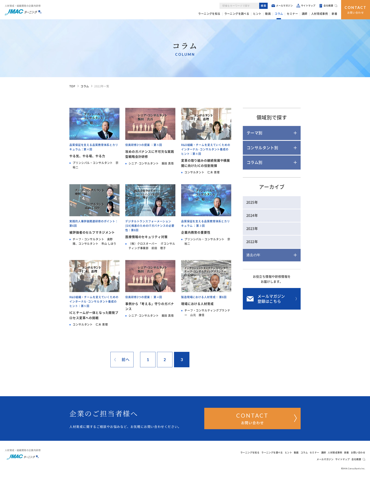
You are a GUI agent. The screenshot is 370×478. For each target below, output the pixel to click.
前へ (126, 359)
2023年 (252, 228)
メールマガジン (284, 5)
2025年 (252, 202)
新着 (334, 13)
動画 (268, 13)
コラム (279, 13)
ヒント (257, 13)
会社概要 (328, 5)
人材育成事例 (319, 13)
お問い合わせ (356, 9)
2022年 (252, 241)
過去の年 (253, 255)
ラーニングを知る (209, 13)
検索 (264, 5)
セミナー (292, 13)
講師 (304, 13)
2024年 (252, 215)
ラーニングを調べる (236, 13)
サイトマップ (308, 5)
